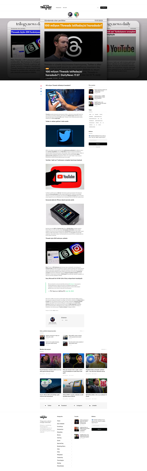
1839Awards (91, 116)
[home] (46, 7)
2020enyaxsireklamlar (98, 116)
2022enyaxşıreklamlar (98, 120)
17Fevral (101, 114)
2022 (98, 118)
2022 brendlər (91, 120)
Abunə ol (104, 7)
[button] (58, 7)
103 (93, 114)
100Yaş (90, 114)
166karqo (96, 114)
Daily (47, 68)
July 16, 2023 (70, 291)
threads (66, 320)
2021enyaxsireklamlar (92, 118)
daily (62, 320)
